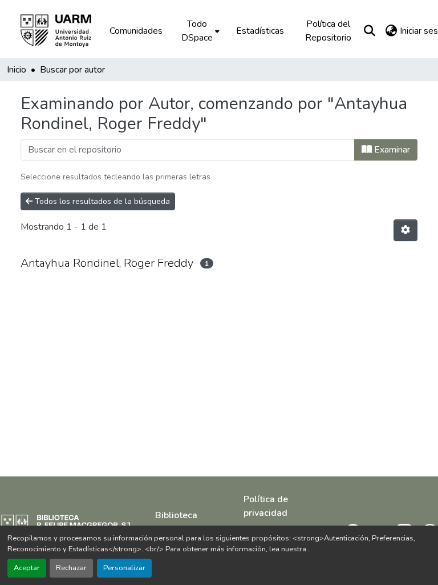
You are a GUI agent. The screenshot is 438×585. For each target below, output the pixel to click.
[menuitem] (199, 31)
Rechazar (71, 568)
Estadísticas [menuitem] (260, 31)
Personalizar (124, 568)
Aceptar (27, 568)
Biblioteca (176, 515)
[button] (64, 30)
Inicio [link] (16, 69)
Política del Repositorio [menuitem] (328, 31)
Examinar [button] (391, 149)
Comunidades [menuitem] (136, 31)
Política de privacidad (266, 506)
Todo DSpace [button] (197, 31)
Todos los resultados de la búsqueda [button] (101, 201)
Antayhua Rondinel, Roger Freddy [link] (107, 263)
